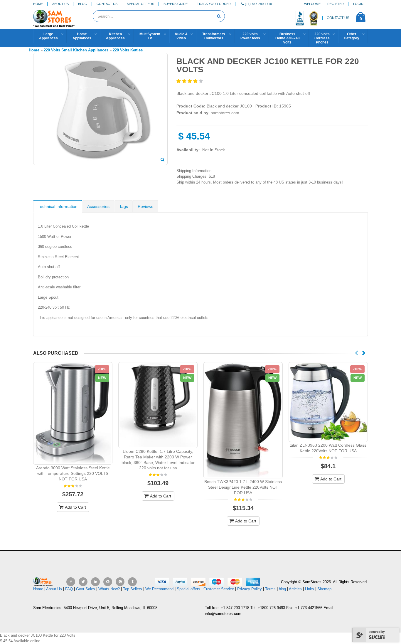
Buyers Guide (176, 4)
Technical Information (57, 206)
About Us (60, 4)
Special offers (188, 589)
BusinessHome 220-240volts (287, 38)
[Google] (107, 581)
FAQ (69, 589)
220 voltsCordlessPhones (322, 38)
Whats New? (109, 589)
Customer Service (218, 589)
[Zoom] (162, 160)
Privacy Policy (249, 589)
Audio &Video (181, 36)
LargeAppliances (48, 36)
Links (309, 589)
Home (38, 4)
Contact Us (107, 4)
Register (335, 4)
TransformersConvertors (213, 36)
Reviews (145, 206)
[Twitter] (83, 581)
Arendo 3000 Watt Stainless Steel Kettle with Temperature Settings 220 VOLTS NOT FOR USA (73, 473)
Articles (295, 589)
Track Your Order (214, 4)
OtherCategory (351, 36)
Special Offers (140, 4)
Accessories (98, 206)
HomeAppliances (82, 36)
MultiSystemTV (149, 36)
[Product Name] (72, 413)
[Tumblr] (132, 581)
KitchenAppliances (115, 36)
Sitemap (324, 589)
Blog (82, 4)
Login (358, 4)
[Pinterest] (120, 581)
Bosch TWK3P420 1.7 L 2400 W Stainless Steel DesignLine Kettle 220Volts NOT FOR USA (243, 487)
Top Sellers (132, 589)
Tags (123, 206)
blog (282, 589)
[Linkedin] (95, 581)
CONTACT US (338, 18)
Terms (271, 589)
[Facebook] (70, 581)
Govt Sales (85, 589)
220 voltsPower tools (250, 36)
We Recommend (159, 589)
